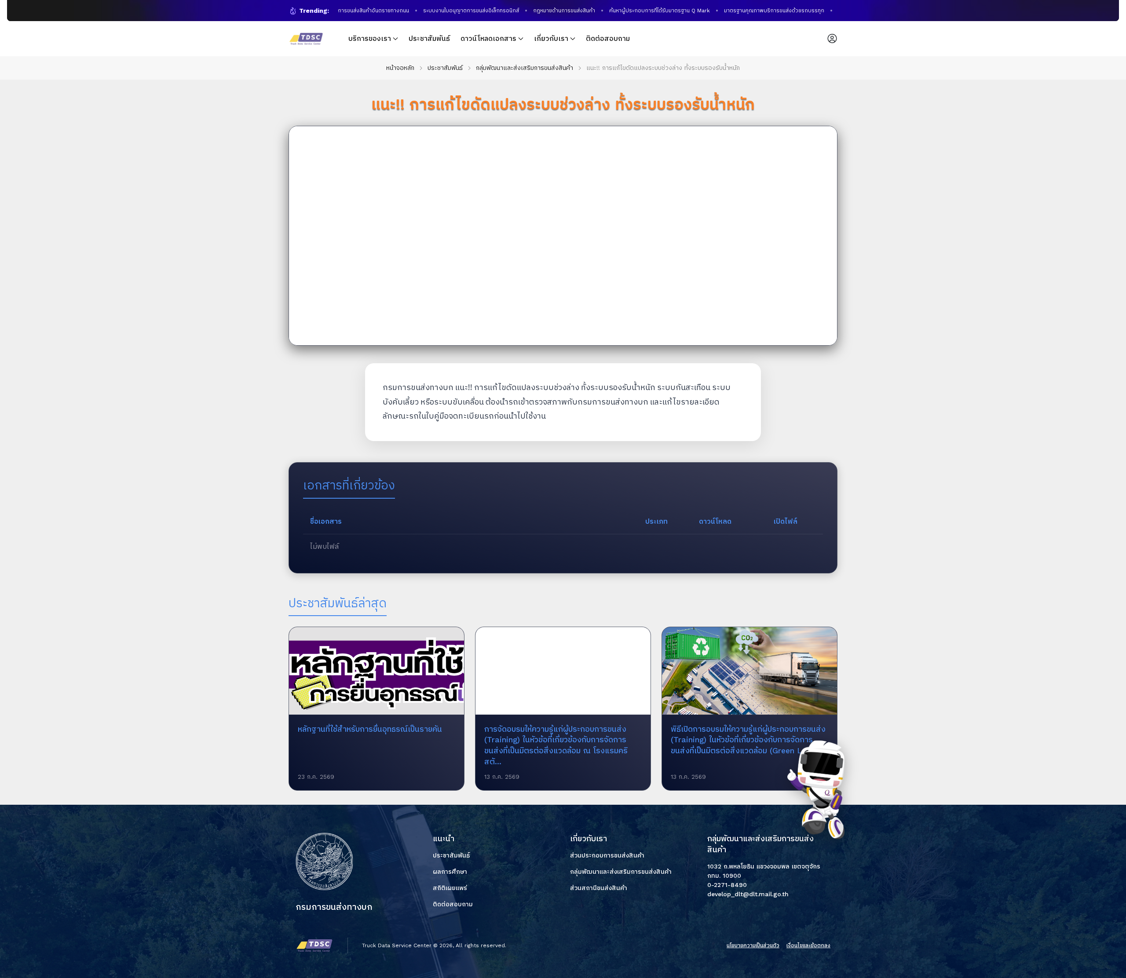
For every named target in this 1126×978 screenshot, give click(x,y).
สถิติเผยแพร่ (450, 887)
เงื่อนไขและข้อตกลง (808, 945)
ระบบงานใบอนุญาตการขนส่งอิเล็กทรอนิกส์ (460, 10)
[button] (832, 38)
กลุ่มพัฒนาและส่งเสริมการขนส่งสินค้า (524, 67)
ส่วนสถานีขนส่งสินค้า (598, 887)
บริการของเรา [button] (369, 38)
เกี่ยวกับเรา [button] (551, 38)
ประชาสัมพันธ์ (429, 38)
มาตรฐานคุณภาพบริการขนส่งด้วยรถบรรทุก (763, 10)
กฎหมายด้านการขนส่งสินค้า (553, 10)
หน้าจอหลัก (400, 67)
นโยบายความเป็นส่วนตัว (753, 945)
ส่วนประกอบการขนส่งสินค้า (607, 855)
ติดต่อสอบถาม (608, 38)
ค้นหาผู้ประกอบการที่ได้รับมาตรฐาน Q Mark (648, 10)
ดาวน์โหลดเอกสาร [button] (488, 38)
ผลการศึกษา (450, 871)
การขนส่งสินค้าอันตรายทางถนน (362, 10)
